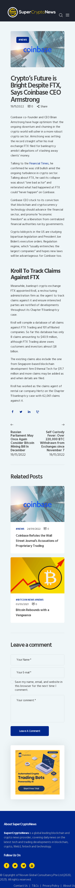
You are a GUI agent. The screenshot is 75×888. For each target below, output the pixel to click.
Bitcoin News (26, 600)
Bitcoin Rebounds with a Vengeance (32, 613)
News (23, 40)
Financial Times (39, 163)
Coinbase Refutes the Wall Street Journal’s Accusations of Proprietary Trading (37, 540)
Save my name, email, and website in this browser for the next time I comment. (38, 686)
